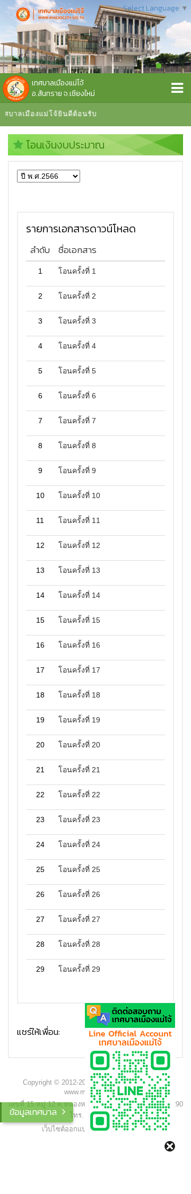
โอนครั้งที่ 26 (79, 894)
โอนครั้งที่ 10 (79, 495)
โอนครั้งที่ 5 (77, 371)
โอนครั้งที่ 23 (79, 819)
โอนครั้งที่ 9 (77, 470)
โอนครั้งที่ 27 (79, 919)
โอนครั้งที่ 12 (79, 545)
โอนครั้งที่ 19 (79, 720)
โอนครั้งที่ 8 (77, 445)
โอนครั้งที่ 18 (79, 695)
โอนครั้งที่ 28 (79, 944)
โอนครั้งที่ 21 (79, 769)
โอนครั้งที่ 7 (77, 420)
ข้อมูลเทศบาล (33, 1112)
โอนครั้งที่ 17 (79, 670)
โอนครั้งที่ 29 (79, 969)
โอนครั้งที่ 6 (77, 395)
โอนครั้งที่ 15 (79, 620)
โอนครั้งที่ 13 (79, 570)
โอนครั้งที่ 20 (79, 744)
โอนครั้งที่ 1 (77, 271)
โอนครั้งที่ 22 (79, 794)
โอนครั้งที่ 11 (79, 520)
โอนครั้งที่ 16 (79, 645)
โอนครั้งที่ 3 (77, 321)
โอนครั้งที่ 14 (79, 595)
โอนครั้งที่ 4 (77, 346)
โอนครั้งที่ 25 (79, 869)
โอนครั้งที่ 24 (79, 844)
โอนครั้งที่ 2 (77, 296)
